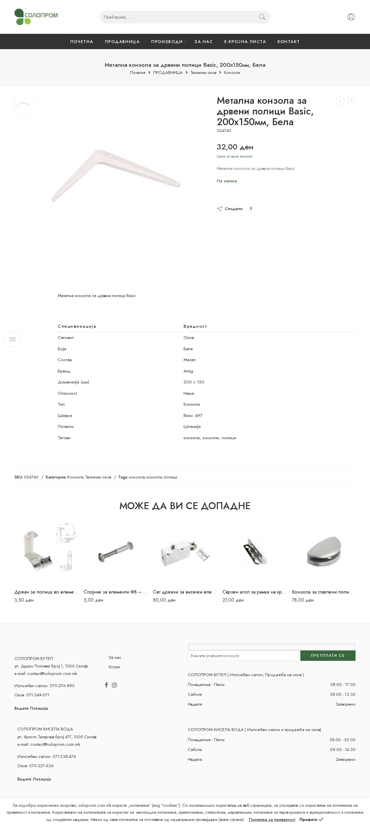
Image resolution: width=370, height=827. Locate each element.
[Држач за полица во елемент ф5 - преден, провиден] (46, 552)
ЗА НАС (203, 41)
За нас (114, 657)
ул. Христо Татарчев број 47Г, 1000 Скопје (57, 737)
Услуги (114, 667)
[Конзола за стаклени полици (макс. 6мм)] (324, 552)
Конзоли (232, 73)
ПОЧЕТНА (81, 41)
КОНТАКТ (289, 41)
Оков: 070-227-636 (35, 766)
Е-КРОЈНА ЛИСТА (245, 41)
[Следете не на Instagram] (114, 685)
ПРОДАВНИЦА (122, 41)
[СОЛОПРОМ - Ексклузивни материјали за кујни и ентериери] (36, 17)
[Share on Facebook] (251, 208)
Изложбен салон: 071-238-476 (46, 756)
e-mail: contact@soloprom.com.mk (45, 673)
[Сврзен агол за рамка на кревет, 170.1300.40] (254, 552)
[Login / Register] (351, 16)
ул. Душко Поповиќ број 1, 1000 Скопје (51, 666)
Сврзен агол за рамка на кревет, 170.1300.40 (254, 591)
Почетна (137, 73)
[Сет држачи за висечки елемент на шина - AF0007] (185, 552)
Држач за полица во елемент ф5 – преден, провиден (46, 591)
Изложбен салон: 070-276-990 (44, 686)
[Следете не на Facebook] (106, 685)
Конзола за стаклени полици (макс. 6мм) (324, 591)
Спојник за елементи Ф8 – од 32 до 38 (115, 591)
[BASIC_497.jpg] (24, 104)
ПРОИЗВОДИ (167, 41)
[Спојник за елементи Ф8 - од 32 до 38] (115, 552)
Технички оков (203, 73)
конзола (137, 477)
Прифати (308, 819)
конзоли (154, 477)
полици (170, 477)
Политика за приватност (272, 819)
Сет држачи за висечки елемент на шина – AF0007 (185, 591)
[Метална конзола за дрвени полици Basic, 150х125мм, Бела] (340, 101)
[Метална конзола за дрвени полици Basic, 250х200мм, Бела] (351, 101)
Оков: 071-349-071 (31, 695)
